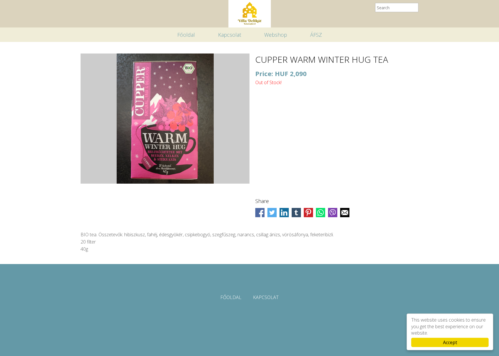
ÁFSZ (316, 34)
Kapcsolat (229, 34)
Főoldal (186, 34)
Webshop (275, 34)
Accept (450, 342)
